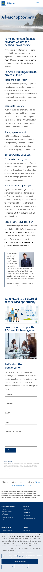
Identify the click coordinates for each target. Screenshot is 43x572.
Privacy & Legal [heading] (6, 527)
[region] (21, 552)
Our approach (26, 515)
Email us (4, 519)
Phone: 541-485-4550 (7, 517)
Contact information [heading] (8, 507)
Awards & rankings (28, 518)
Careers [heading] (25, 527)
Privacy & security (6, 530)
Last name (9, 404)
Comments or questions (13, 431)
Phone (8, 422)
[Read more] (6, 470)
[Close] (40, 535)
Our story (25, 509)
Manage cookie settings (20, 567)
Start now (25, 530)
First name (9, 394)
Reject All (20, 556)
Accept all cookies (20, 562)
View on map (5, 515)
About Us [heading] (26, 507)
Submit (10, 450)
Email (7, 413)
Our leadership (27, 512)
